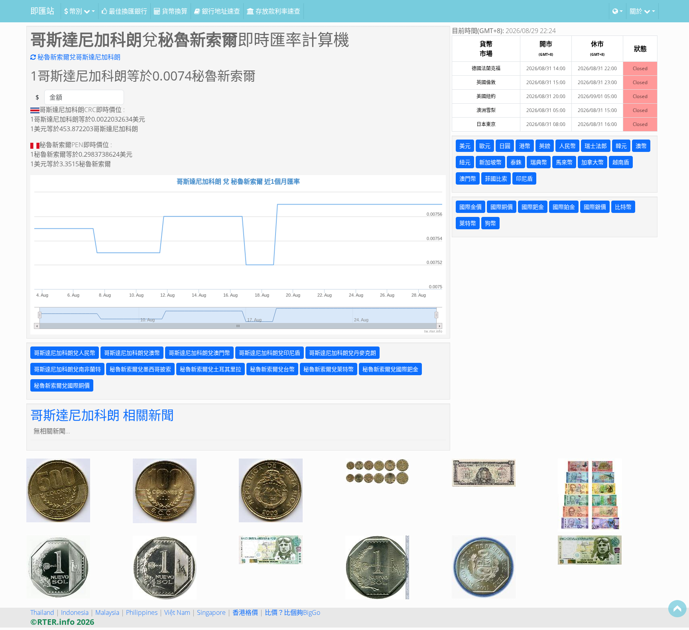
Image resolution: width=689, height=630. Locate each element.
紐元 (464, 162)
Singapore (211, 612)
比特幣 (623, 207)
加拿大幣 (592, 162)
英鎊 (544, 146)
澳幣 (641, 146)
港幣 (524, 146)
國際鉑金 (564, 207)
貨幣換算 (173, 11)
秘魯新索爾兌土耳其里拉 (210, 369)
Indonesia (75, 612)
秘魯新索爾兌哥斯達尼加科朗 (78, 57)
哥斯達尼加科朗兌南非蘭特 (67, 369)
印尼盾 (524, 178)
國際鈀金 (533, 207)
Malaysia (107, 612)
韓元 (621, 146)
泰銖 (516, 162)
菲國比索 (496, 178)
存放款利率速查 (277, 11)
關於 (637, 11)
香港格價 (245, 612)
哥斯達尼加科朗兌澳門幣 (199, 352)
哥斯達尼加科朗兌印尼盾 (269, 352)
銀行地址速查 (220, 11)
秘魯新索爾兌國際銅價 (62, 385)
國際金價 (470, 207)
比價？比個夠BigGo (292, 612)
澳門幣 (467, 178)
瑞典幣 (538, 162)
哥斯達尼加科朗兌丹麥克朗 (342, 352)
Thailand (42, 612)
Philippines (141, 612)
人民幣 (567, 146)
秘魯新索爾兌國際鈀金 (390, 369)
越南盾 (620, 162)
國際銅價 (501, 207)
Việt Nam (177, 612)
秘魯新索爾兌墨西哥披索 (140, 369)
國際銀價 (595, 207)
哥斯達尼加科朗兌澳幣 (132, 352)
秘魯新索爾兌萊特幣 (328, 369)
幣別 (76, 11)
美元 (464, 146)
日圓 (504, 146)
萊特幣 (467, 223)
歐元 (484, 146)
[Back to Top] (677, 608)
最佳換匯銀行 (127, 11)
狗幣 (490, 223)
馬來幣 (564, 162)
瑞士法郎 (596, 146)
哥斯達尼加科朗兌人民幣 (64, 352)
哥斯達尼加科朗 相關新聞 (102, 414)
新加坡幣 (490, 162)
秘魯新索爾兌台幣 (272, 369)
